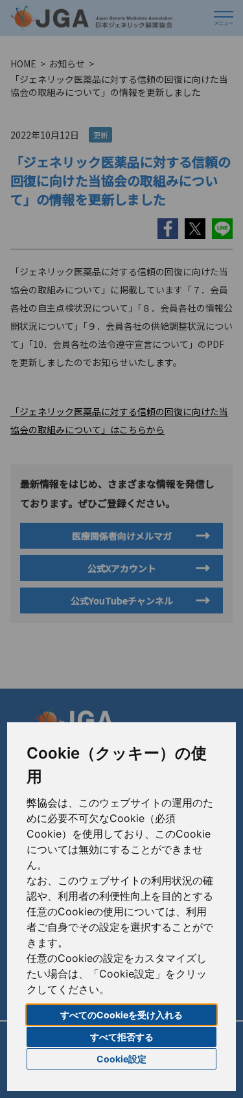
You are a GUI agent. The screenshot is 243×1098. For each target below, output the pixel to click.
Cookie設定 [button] (121, 1058)
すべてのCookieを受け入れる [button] (121, 1014)
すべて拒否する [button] (122, 1036)
